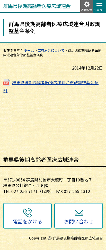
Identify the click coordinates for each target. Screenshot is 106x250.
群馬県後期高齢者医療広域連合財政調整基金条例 (51, 86)
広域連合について (51, 50)
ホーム (29, 50)
